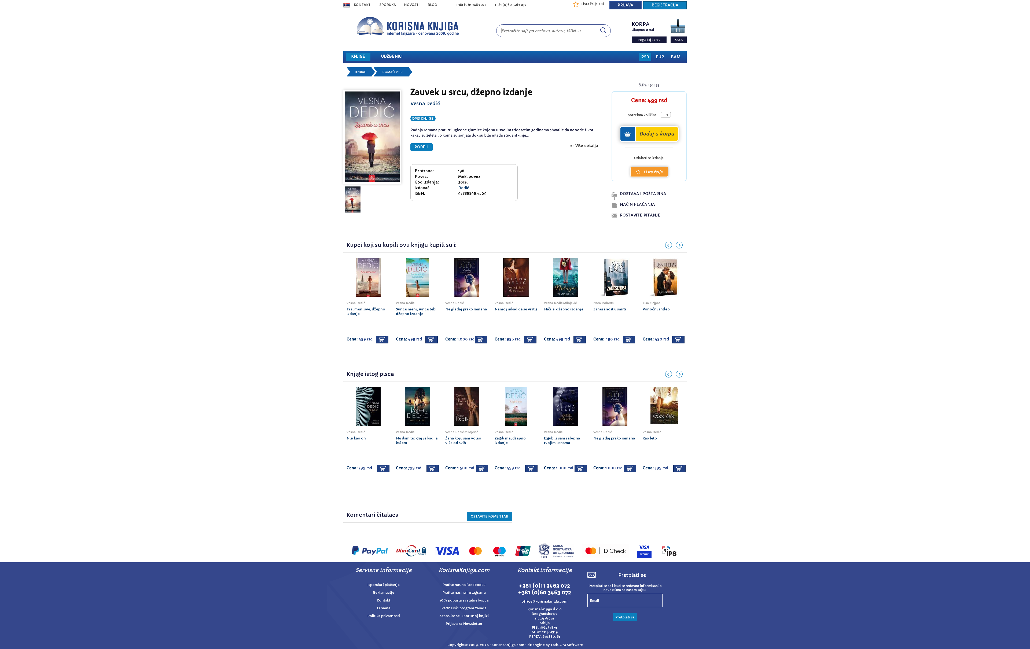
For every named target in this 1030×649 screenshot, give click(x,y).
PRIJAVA (625, 5)
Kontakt (362, 5)
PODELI (421, 147)
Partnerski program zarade (464, 608)
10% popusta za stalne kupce (464, 600)
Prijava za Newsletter (464, 623)
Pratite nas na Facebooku (464, 584)
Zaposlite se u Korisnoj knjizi (464, 616)
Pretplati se (625, 617)
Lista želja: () (592, 4)
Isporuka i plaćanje (383, 584)
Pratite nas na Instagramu (464, 592)
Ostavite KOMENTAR (489, 516)
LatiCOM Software (567, 645)
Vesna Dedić (425, 103)
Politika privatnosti (383, 616)
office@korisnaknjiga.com (544, 601)
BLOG (432, 5)
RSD (645, 56)
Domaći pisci (392, 72)
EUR (660, 56)
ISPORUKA (387, 5)
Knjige (360, 72)
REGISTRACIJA (665, 5)
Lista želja (653, 172)
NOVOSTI (412, 5)
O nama (383, 608)
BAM (675, 56)
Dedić (463, 187)
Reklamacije (383, 592)
